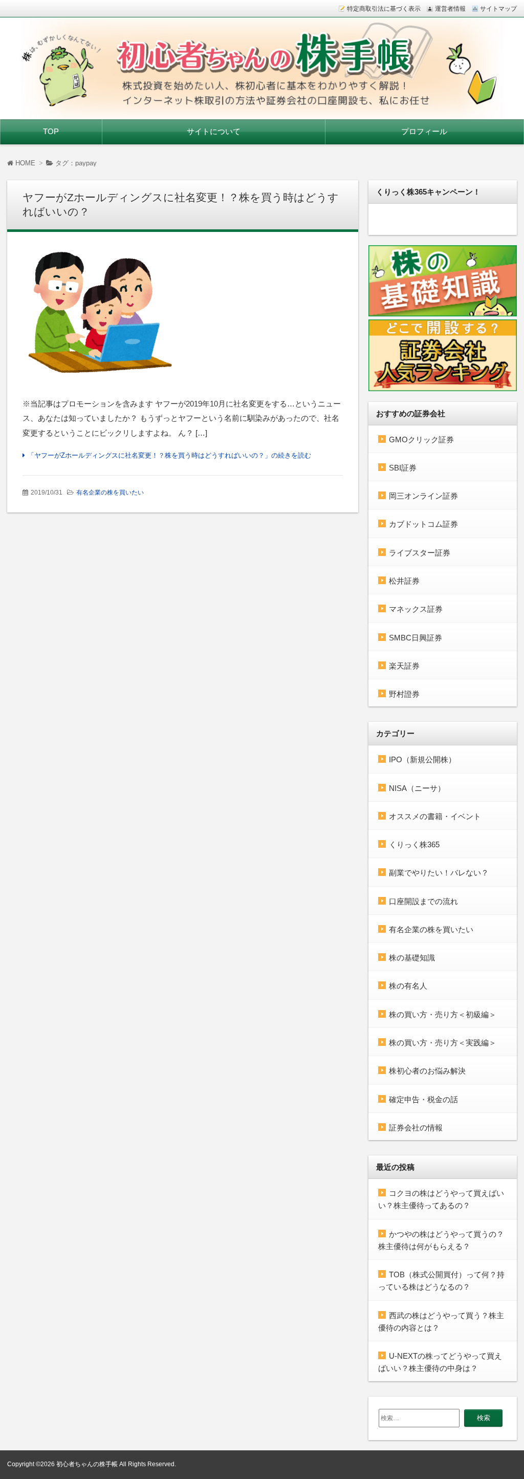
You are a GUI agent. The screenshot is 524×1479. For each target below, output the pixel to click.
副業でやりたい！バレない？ (439, 872)
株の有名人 (408, 985)
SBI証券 (403, 467)
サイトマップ (498, 8)
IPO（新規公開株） (422, 759)
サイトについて (214, 131)
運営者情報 (450, 8)
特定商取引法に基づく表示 (384, 8)
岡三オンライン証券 (423, 495)
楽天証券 (404, 665)
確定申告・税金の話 (423, 1099)
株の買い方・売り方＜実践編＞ (442, 1042)
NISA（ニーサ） (417, 788)
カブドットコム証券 (423, 524)
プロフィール (424, 131)
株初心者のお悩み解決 (427, 1070)
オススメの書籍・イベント (435, 816)
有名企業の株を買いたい (110, 492)
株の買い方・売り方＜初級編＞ (442, 1014)
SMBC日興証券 (415, 637)
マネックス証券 (416, 609)
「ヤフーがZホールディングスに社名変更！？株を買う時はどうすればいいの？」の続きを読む (169, 455)
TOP (51, 131)
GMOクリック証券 (421, 439)
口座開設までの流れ (423, 901)
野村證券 (404, 694)
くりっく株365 (414, 844)
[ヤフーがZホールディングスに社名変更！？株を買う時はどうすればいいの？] (183, 318)
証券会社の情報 (416, 1127)
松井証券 (404, 580)
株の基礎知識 (412, 957)
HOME (24, 163)
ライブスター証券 (419, 552)
